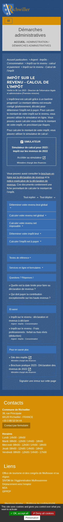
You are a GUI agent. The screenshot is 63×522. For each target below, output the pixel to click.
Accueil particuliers (17, 59)
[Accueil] (16, 8)
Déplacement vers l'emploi (16, 484)
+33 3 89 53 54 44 (12, 420)
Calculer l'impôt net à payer (24, 241)
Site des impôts (21, 357)
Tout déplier (48, 197)
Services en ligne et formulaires (25, 267)
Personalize (32, 517)
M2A (4, 488)
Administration (37, 42)
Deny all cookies (44, 513)
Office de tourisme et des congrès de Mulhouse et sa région (30, 475)
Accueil (19, 42)
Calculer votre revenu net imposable (23, 224)
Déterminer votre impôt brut (24, 233)
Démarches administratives (31, 45)
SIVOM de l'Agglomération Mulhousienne (24, 480)
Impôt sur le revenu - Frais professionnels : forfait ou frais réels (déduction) (28, 332)
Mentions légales (14, 503)
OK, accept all (20, 513)
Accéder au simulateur (31, 158)
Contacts (13, 402)
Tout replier (31, 197)
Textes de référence (19, 257)
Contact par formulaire (16, 425)
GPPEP (6, 491)
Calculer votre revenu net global (26, 215)
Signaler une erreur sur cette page (37, 381)
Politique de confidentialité (40, 503)
